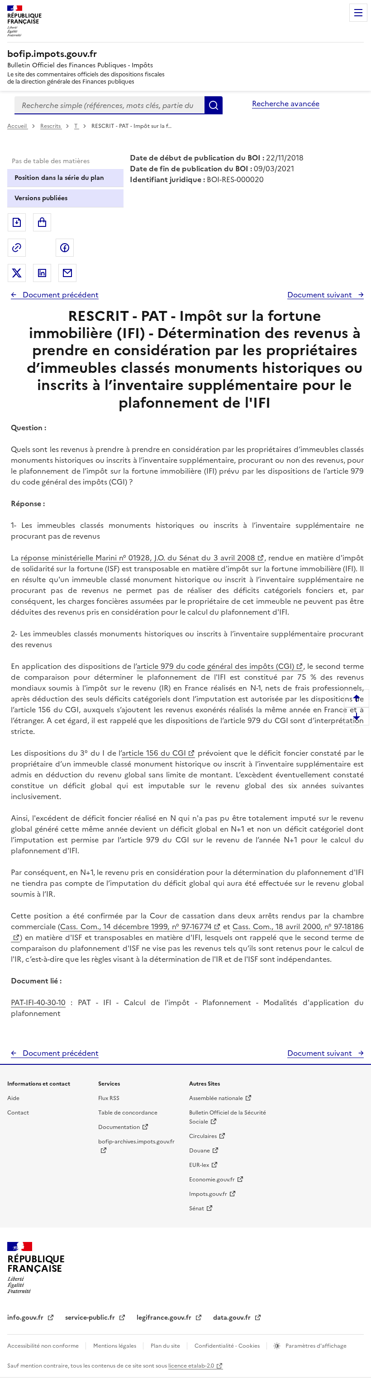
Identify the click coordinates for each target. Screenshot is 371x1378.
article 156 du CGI (154, 753)
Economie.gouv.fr (212, 1180)
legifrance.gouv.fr (165, 1317)
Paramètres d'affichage (315, 1346)
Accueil (17, 126)
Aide (13, 1098)
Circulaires (203, 1136)
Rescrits (51, 126)
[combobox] (109, 105)
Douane (199, 1151)
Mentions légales (115, 1346)
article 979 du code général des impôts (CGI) (216, 666)
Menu (358, 13)
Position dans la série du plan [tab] (59, 178)
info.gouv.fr (26, 1317)
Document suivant (320, 294)
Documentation (119, 1127)
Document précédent (60, 294)
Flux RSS (108, 1098)
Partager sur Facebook (65, 248)
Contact (18, 1113)
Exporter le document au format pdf (17, 222)
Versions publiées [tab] (40, 198)
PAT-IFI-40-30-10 (38, 1002)
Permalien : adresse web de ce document (17, 248)
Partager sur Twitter (17, 273)
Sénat (196, 1208)
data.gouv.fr (232, 1317)
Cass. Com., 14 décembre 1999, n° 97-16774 (136, 926)
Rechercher (214, 105)
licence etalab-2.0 (191, 1366)
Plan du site (166, 1346)
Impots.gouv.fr (208, 1194)
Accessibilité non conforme (43, 1346)
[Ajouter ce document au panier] (42, 222)
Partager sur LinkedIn (42, 273)
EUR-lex (199, 1165)
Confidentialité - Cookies (228, 1346)
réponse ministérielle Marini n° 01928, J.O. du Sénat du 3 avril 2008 (138, 557)
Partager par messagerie (67, 273)
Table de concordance (127, 1113)
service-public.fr (91, 1317)
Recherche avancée (285, 103)
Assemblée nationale (216, 1098)
